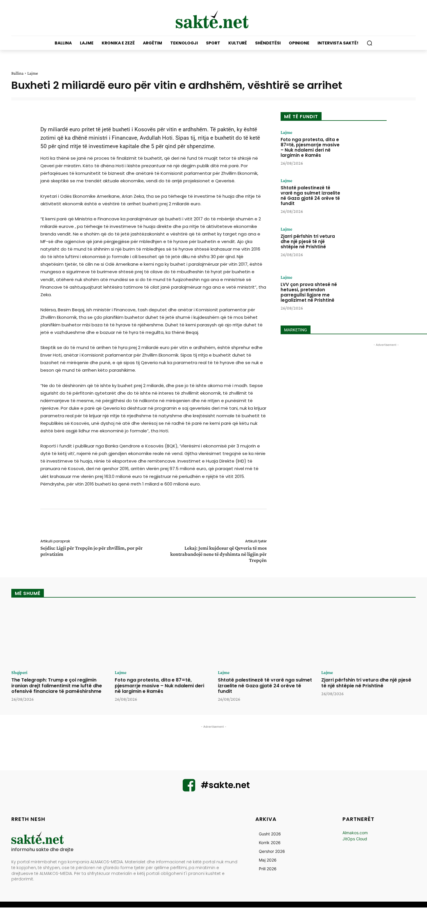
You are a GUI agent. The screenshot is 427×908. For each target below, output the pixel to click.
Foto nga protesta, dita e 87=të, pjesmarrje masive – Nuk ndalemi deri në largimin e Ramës (310, 147)
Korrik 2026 (270, 842)
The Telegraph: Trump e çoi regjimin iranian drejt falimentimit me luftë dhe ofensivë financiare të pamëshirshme (56, 685)
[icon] (189, 788)
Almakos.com (355, 832)
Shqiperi (19, 672)
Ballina (17, 73)
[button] (369, 43)
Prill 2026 (268, 868)
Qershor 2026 (272, 851)
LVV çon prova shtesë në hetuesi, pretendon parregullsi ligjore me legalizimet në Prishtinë (309, 292)
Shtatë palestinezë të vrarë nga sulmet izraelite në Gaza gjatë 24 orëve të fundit (310, 195)
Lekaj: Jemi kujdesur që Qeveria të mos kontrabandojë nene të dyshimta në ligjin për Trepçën (218, 554)
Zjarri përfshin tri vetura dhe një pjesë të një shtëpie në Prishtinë (308, 241)
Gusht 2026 (270, 833)
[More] (271, 525)
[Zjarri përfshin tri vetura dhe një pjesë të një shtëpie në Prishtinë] (365, 245)
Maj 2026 (268, 859)
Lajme (32, 73)
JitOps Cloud (354, 838)
